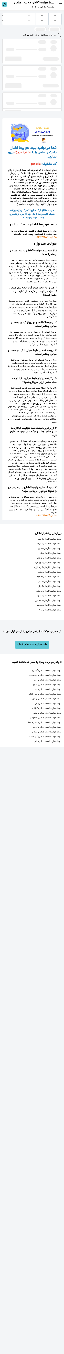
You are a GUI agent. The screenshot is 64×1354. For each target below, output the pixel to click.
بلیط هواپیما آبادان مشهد (49, 595)
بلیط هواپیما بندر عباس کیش (47, 731)
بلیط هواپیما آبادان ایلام (50, 581)
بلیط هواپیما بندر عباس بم (48, 703)
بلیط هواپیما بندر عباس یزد (48, 689)
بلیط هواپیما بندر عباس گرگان (47, 708)
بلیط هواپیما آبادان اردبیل (49, 539)
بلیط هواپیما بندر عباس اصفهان (46, 717)
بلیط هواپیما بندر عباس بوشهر (47, 698)
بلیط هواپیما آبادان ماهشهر (48, 600)
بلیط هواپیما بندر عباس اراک (48, 679)
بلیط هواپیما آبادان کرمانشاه (48, 591)
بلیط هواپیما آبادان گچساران (48, 567)
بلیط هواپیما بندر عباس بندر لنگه (45, 694)
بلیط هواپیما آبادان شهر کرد (48, 562)
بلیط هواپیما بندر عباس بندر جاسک (44, 722)
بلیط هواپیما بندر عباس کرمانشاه (45, 736)
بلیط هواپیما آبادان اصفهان (48, 576)
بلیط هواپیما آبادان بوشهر (49, 557)
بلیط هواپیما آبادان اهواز (50, 548)
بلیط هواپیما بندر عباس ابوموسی (45, 675)
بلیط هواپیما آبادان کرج (50, 609)
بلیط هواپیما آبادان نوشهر (49, 605)
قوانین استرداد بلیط (40, 369)
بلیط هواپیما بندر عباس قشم (47, 713)
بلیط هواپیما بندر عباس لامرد (47, 741)
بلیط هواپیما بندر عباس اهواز (47, 684)
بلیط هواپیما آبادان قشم (50, 572)
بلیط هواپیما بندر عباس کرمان (47, 727)
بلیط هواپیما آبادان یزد (51, 553)
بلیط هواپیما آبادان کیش (49, 586)
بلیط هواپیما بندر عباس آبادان (32, 644)
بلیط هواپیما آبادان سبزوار (49, 543)
